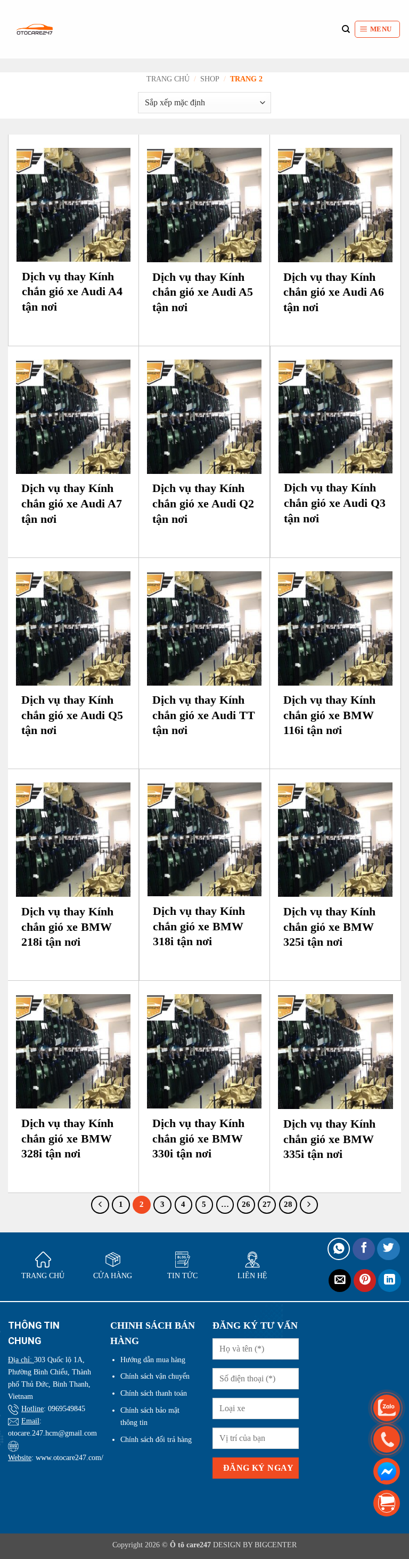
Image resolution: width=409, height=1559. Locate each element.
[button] (377, 29)
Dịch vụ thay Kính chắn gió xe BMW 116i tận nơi (329, 715)
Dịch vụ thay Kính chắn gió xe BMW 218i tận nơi (67, 926)
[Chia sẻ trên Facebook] (364, 1249)
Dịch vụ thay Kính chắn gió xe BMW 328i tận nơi (67, 1138)
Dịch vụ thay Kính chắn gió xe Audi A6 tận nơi (333, 292)
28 (288, 1204)
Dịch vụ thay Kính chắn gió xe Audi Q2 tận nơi (203, 503)
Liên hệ (252, 1276)
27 (267, 1204)
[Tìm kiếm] (346, 29)
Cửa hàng (112, 1276)
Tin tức (182, 1276)
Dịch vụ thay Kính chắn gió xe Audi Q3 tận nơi (335, 502)
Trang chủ (168, 79)
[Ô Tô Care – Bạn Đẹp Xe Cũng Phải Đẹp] (34, 29)
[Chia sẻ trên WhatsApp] (339, 1249)
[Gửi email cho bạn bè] (340, 1280)
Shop (209, 79)
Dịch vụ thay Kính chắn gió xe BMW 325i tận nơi (329, 926)
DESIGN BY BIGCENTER (254, 1544)
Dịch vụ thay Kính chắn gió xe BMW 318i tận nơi (199, 926)
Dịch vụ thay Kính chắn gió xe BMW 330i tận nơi (198, 1138)
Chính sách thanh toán (153, 1393)
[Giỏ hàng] (386, 1503)
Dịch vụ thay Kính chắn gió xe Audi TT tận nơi (203, 715)
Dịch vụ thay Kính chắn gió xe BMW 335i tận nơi (329, 1139)
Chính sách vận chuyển (155, 1376)
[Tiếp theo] (309, 1205)
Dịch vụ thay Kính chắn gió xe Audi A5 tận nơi (202, 292)
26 (246, 1204)
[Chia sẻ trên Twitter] (388, 1249)
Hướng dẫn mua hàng (152, 1359)
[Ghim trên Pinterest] (365, 1280)
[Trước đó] (100, 1205)
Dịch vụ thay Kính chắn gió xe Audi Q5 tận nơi (72, 715)
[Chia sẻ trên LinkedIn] (389, 1280)
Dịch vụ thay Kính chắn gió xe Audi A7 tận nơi (71, 503)
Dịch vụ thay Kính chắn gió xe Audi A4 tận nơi (72, 291)
